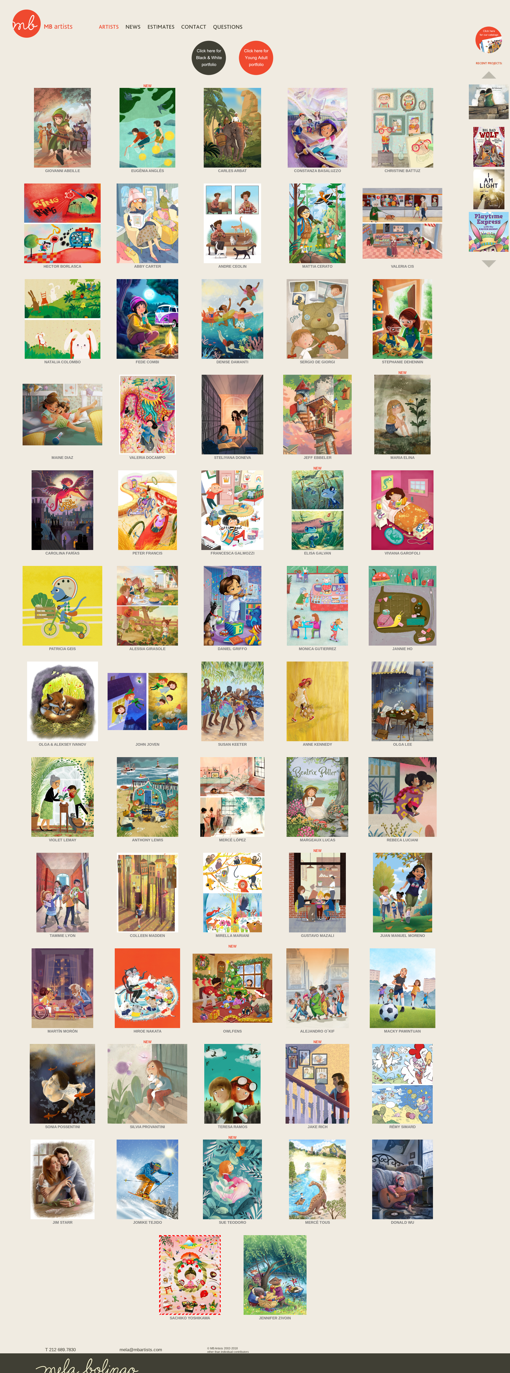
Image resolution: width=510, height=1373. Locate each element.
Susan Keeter (232, 744)
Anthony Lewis (147, 840)
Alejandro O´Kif (317, 1031)
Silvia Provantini (147, 1127)
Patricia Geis (62, 649)
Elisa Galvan (317, 553)
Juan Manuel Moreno (402, 935)
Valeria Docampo (147, 457)
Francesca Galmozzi (232, 553)
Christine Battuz (402, 171)
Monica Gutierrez (317, 649)
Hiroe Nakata (148, 1031)
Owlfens (232, 1031)
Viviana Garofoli (402, 553)
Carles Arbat (232, 171)
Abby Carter (147, 266)
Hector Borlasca (62, 266)
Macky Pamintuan (402, 1031)
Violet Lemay (62, 840)
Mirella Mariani (232, 935)
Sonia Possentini (62, 1127)
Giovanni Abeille (62, 171)
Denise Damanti (232, 362)
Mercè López (232, 840)
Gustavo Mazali (317, 935)
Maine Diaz (62, 457)
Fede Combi (147, 362)
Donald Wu (402, 1222)
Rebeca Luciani (402, 840)
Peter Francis (147, 553)
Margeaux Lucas (317, 840)
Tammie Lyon (62, 935)
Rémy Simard (402, 1127)
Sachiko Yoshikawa (190, 1318)
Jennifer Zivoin (275, 1318)
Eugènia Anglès (147, 171)
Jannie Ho (402, 649)
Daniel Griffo (232, 649)
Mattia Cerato (317, 266)
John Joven (147, 744)
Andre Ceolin (232, 266)
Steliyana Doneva (232, 457)
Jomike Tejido (147, 1222)
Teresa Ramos (232, 1127)
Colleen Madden (147, 935)
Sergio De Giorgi (317, 362)
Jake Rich (318, 1127)
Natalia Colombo (62, 362)
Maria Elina (402, 457)
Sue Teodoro (232, 1222)
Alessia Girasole (147, 649)
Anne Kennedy (317, 744)
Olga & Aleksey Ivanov (62, 744)
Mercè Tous (317, 1222)
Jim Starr (63, 1222)
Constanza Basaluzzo (317, 171)
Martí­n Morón (63, 1031)
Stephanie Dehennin (402, 362)
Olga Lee (402, 744)
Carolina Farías (62, 553)
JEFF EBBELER (318, 457)
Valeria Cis (402, 266)
